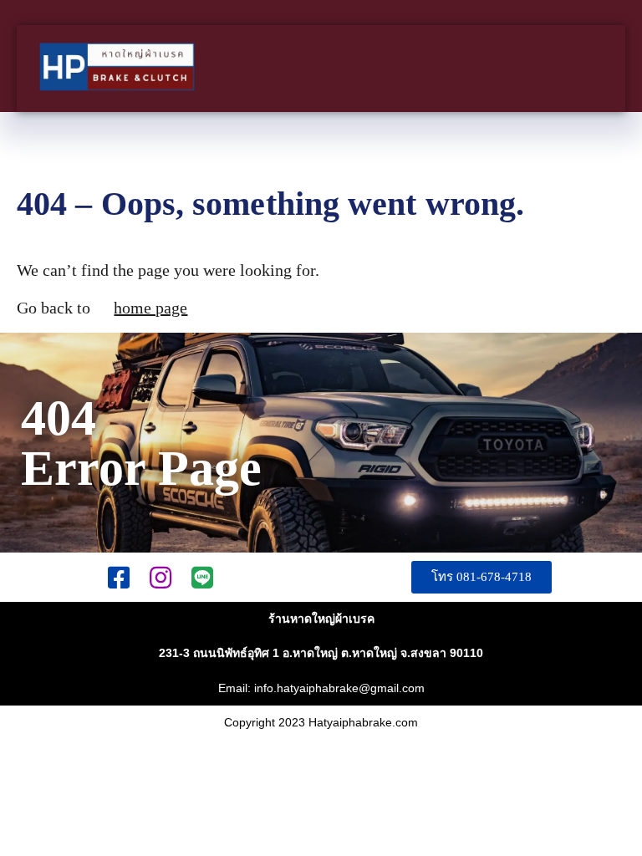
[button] (481, 577)
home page (150, 307)
